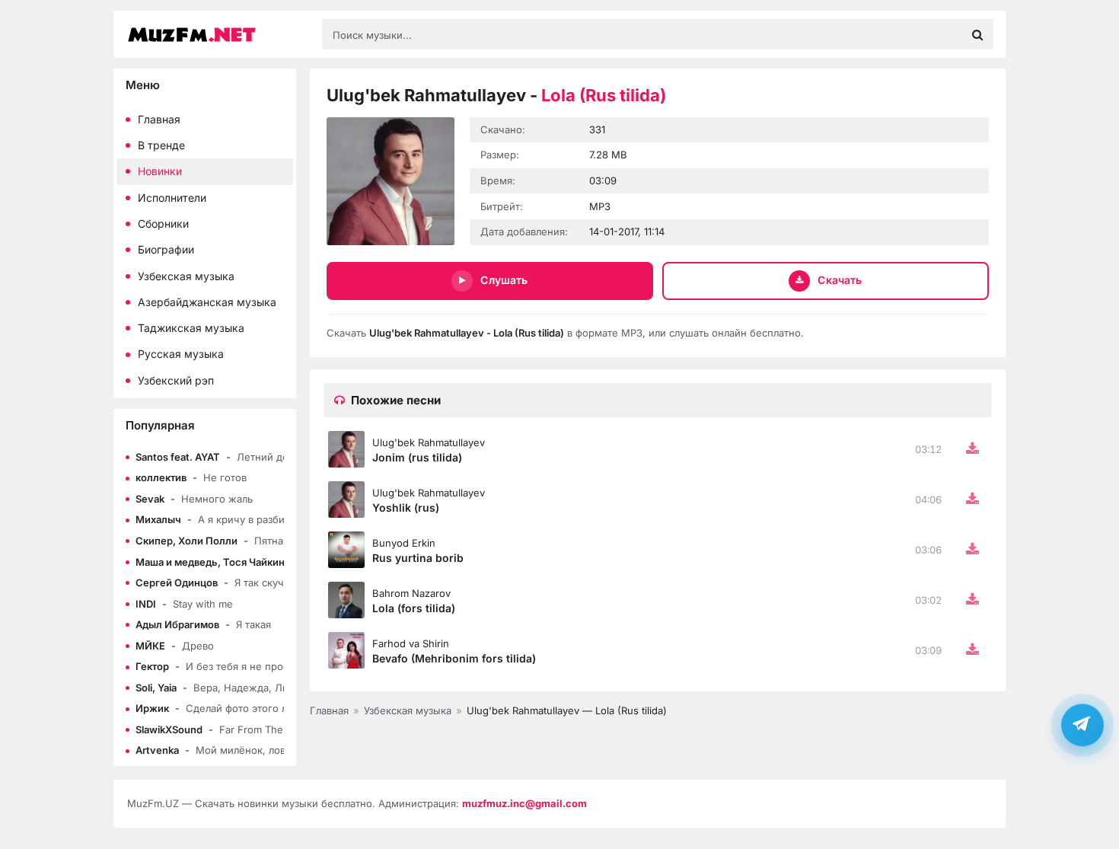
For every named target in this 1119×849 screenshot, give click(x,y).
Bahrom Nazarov (411, 593)
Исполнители (172, 197)
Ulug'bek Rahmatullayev (428, 442)
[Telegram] (1082, 724)
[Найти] (977, 34)
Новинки (160, 170)
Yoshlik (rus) (405, 507)
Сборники (163, 223)
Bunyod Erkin (403, 543)
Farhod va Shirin (410, 643)
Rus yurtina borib (418, 557)
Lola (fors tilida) (413, 608)
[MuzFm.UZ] (217, 34)
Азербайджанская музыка (207, 301)
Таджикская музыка (191, 327)
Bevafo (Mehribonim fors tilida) (454, 658)
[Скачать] (972, 449)
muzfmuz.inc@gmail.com (524, 803)
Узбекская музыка (186, 276)
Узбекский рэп (176, 380)
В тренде (161, 145)
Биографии (166, 249)
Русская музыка (181, 353)
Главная (159, 119)
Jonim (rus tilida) (417, 457)
